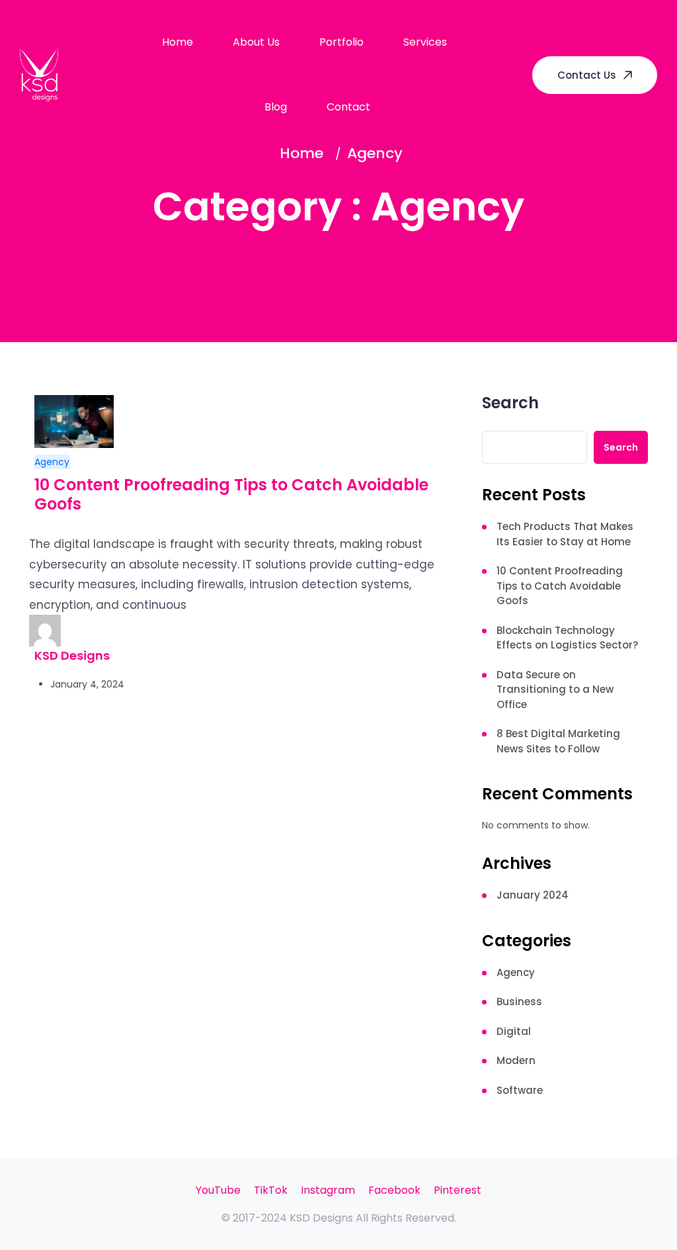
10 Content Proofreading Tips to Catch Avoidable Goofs (231, 495)
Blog (275, 106)
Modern (516, 1060)
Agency (51, 462)
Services (425, 42)
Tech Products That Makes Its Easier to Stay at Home (565, 534)
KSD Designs (72, 655)
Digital (514, 1031)
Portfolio (341, 42)
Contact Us (586, 75)
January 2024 (533, 895)
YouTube (218, 1190)
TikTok (271, 1190)
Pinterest (457, 1190)
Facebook (394, 1190)
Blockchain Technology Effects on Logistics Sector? (567, 637)
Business (519, 1001)
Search (510, 404)
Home (177, 42)
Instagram (328, 1190)
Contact (348, 106)
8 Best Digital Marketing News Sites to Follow (558, 741)
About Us (256, 42)
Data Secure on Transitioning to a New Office (555, 689)
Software (520, 1090)
